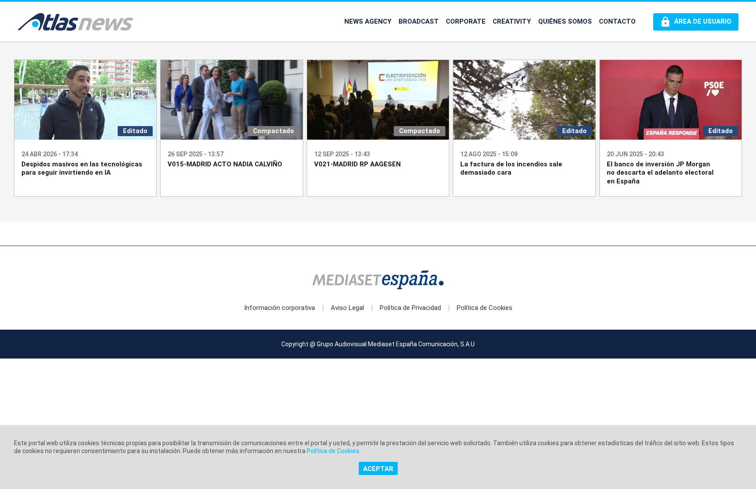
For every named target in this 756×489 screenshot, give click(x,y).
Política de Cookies (484, 308)
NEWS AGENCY (368, 21)
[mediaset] (378, 281)
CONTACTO (617, 21)
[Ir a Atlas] (75, 22)
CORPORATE (466, 21)
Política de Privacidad (410, 308)
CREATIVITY (512, 21)
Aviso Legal (347, 308)
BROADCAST (419, 21)
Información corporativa (279, 308)
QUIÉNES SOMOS (565, 21)
